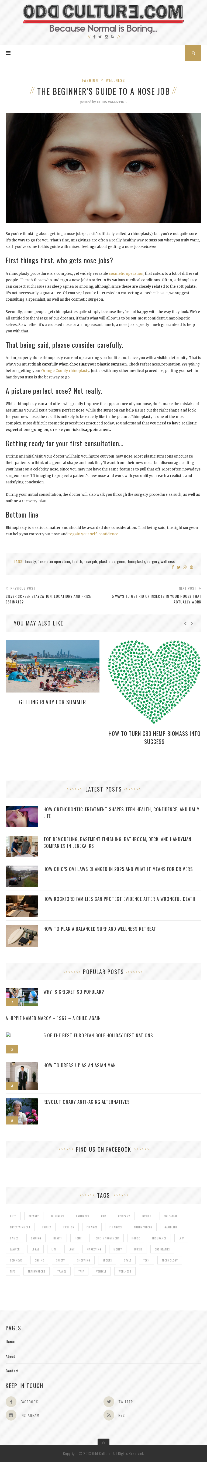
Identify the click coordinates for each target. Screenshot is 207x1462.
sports (107, 1260)
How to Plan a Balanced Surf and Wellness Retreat (99, 928)
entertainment (20, 1227)
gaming (36, 1238)
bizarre (34, 1216)
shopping (83, 1260)
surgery (153, 561)
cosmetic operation (126, 273)
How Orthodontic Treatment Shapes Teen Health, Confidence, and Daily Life (121, 812)
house (136, 1238)
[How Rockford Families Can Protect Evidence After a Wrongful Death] (22, 898)
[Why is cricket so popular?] (22, 991)
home (78, 1238)
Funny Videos (143, 1227)
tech (146, 1260)
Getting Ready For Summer (52, 702)
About (10, 1356)
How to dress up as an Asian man (79, 1065)
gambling (171, 1227)
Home (10, 1341)
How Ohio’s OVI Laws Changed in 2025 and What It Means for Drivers (118, 869)
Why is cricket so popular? (73, 991)
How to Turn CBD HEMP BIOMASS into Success (155, 737)
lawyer (15, 1249)
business (57, 1216)
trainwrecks (36, 1271)
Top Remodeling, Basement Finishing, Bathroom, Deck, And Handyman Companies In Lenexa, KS (117, 842)
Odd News (16, 1260)
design (147, 1216)
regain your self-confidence (93, 534)
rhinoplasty (135, 561)
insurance (159, 1238)
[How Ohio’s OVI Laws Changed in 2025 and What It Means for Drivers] (22, 868)
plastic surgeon (112, 561)
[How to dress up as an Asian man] (22, 1064)
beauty (30, 561)
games (14, 1238)
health (77, 561)
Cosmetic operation (53, 561)
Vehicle (101, 1271)
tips (13, 1271)
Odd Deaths (162, 1249)
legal (35, 1249)
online (39, 1260)
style (127, 1260)
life (54, 1249)
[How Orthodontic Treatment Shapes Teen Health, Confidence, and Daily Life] (22, 808)
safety (60, 1260)
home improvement (106, 1238)
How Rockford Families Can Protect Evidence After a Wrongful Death (119, 898)
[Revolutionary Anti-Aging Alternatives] (22, 1101)
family (46, 1227)
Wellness (115, 80)
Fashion (90, 80)
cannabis (82, 1216)
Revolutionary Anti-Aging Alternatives (86, 1101)
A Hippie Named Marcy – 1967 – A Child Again (53, 1018)
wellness (168, 561)
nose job (90, 561)
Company (124, 1216)
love (72, 1249)
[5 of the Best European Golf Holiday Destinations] (22, 1035)
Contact (12, 1370)
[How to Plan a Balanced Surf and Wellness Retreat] (22, 928)
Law (181, 1238)
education (171, 1216)
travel (61, 1271)
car (103, 1216)
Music (138, 1249)
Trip (81, 1271)
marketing (94, 1249)
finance (92, 1227)
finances (115, 1227)
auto (13, 1216)
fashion (68, 1227)
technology (170, 1260)
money (117, 1249)
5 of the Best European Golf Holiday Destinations (98, 1035)
